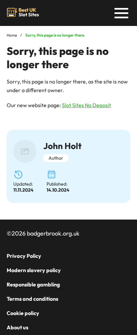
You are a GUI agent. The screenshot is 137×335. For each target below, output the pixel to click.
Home (12, 35)
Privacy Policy (24, 255)
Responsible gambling (33, 284)
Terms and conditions (32, 298)
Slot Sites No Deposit (86, 105)
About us (17, 327)
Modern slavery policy (34, 270)
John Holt (62, 145)
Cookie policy (23, 313)
